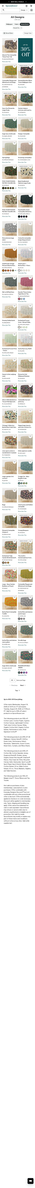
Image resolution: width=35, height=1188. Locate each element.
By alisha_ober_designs (23, 324)
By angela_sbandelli (7, 136)
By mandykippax (22, 508)
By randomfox (5, 616)
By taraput (4, 588)
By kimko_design (22, 560)
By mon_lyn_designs (23, 642)
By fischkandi (5, 185)
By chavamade (21, 136)
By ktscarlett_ (21, 351)
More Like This (6, 61)
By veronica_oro (22, 669)
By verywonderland (7, 403)
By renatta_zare (22, 616)
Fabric (17, 24)
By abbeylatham (6, 322)
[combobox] (24, 10)
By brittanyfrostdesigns (8, 159)
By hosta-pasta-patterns (24, 213)
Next (23, 685)
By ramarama (5, 112)
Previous (13, 685)
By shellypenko (21, 112)
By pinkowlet (21, 84)
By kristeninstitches (7, 267)
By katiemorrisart (6, 534)
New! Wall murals (17, 2)
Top (17, 690)
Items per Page (21, 680)
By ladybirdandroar (7, 242)
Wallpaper (9, 24)
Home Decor (25, 24)
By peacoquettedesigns (8, 59)
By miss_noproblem (23, 242)
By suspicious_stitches (7, 294)
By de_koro (20, 267)
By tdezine (20, 480)
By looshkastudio (22, 429)
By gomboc (5, 480)
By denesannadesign (7, 560)
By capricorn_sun (6, 429)
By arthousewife (6, 378)
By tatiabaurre (21, 403)
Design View (28, 33)
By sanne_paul (21, 453)
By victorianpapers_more (24, 159)
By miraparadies (6, 455)
